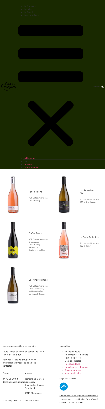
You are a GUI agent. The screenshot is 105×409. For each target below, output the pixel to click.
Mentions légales (73, 361)
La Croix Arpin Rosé (89, 237)
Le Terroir (28, 12)
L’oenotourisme (31, 15)
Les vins (28, 9)
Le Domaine (30, 6)
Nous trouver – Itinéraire (76, 354)
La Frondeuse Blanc (38, 280)
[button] (50, 86)
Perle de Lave (35, 191)
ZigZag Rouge (35, 233)
